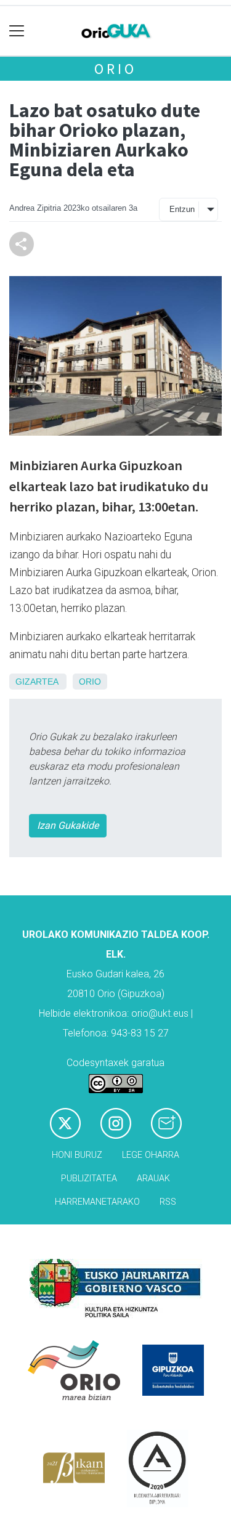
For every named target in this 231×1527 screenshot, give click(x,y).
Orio (115, 68)
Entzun (182, 209)
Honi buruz (77, 1155)
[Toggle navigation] (17, 31)
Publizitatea (89, 1178)
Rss (168, 1202)
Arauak (153, 1178)
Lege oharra (150, 1155)
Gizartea (36, 681)
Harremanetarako (97, 1202)
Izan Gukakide (68, 825)
